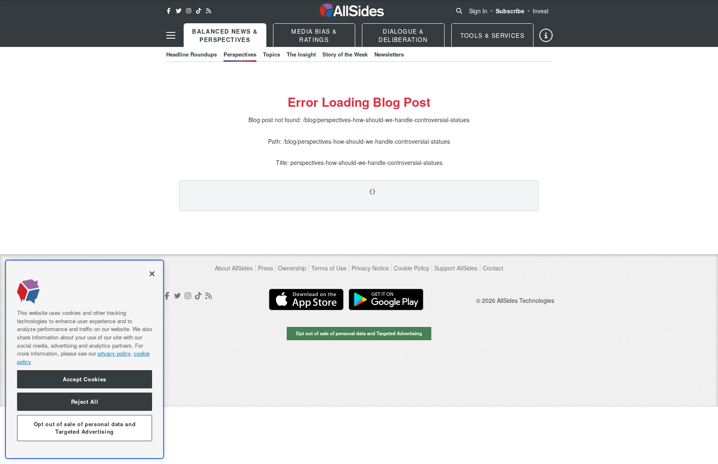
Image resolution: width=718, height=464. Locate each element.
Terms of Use (329, 268)
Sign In (478, 11)
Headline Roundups (191, 54)
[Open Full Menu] (171, 35)
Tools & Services (492, 35)
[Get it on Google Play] (386, 299)
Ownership (292, 268)
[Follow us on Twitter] (179, 11)
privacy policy (114, 353)
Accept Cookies (84, 379)
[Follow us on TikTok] (199, 11)
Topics (271, 54)
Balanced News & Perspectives (225, 35)
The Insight (301, 54)
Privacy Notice (370, 268)
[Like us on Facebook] (169, 11)
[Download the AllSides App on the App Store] (306, 299)
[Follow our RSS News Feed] (209, 11)
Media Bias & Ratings (314, 35)
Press (265, 268)
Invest (540, 11)
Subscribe (510, 11)
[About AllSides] (546, 35)
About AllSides (234, 268)
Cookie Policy (411, 268)
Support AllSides (455, 268)
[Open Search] (459, 10)
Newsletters (389, 54)
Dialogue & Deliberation (403, 35)
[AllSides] (352, 11)
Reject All (84, 401)
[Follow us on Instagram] (189, 11)
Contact (493, 268)
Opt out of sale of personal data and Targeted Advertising (359, 333)
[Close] (152, 274)
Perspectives (240, 54)
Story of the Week (345, 54)
